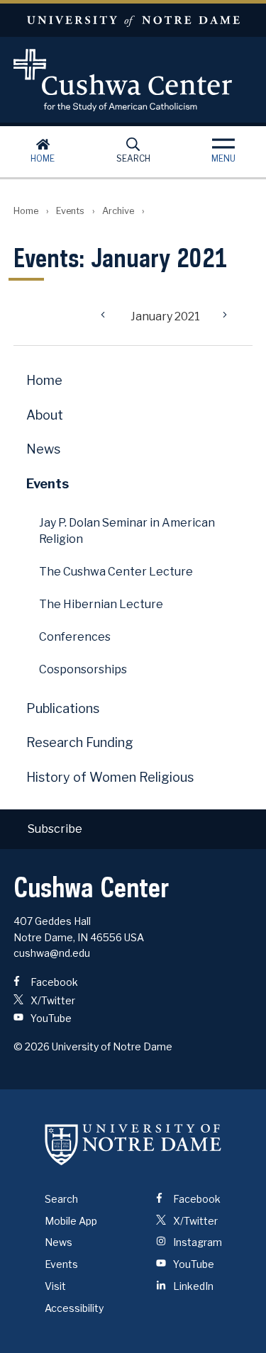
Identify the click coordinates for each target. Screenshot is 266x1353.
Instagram (196, 1242)
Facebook (53, 982)
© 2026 (31, 1046)
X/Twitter (51, 1000)
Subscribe (55, 829)
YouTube (50, 1018)
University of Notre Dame (133, 20)
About (44, 415)
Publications (62, 708)
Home (43, 158)
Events (70, 211)
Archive (118, 211)
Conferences (75, 637)
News (43, 449)
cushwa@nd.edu (51, 953)
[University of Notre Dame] (133, 1144)
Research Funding (79, 742)
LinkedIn (192, 1286)
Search (133, 158)
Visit (55, 1286)
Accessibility (74, 1308)
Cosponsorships (83, 669)
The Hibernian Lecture (101, 604)
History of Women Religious (110, 777)
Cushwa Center (133, 80)
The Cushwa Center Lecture (116, 571)
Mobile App (71, 1221)
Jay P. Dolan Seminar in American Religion (127, 531)
